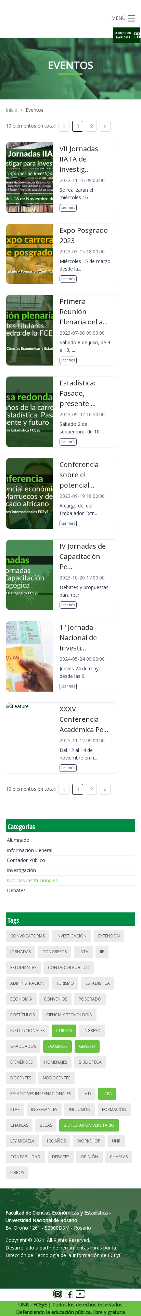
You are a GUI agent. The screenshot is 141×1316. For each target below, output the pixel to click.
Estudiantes (23, 967)
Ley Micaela (22, 1141)
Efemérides (21, 1062)
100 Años (56, 1141)
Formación (114, 1109)
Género (87, 1046)
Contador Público (26, 860)
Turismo (65, 983)
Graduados (23, 1046)
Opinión (89, 1157)
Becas (46, 1125)
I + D (86, 1094)
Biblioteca (90, 1062)
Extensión (109, 936)
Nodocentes (56, 1078)
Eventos (34, 110)
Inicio (11, 110)
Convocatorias (27, 936)
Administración (27, 983)
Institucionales (27, 1030)
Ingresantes (44, 1109)
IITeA (107, 1094)
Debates (16, 890)
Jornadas (20, 952)
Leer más (68, 207)
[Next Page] (105, 126)
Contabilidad (25, 1157)
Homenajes (55, 1062)
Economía (21, 999)
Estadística (98, 983)
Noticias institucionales (32, 880)
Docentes (20, 1078)
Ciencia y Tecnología (69, 1015)
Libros (17, 1172)
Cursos (64, 1030)
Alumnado (18, 840)
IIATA (83, 952)
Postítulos (22, 1015)
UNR (116, 1141)
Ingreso (92, 1030)
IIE (102, 952)
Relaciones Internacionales (40, 1094)
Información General (29, 850)
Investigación (21, 870)
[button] (126, 35)
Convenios (55, 999)
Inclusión (79, 1109)
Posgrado (90, 999)
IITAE (15, 1109)
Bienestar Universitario (89, 1125)
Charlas (19, 1125)
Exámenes (57, 1046)
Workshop (88, 1141)
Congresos (54, 952)
